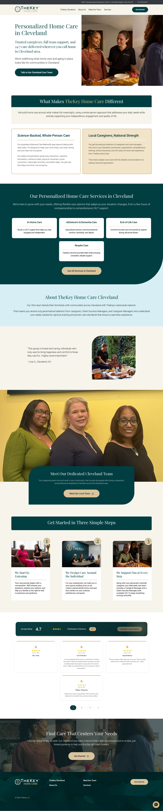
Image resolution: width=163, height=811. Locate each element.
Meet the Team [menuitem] (95, 9)
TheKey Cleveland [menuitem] (67, 9)
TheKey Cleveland (57, 780)
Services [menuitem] (107, 9)
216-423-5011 (143, 2)
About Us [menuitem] (82, 9)
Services (87, 785)
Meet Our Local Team (80, 493)
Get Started (140, 10)
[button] (156, 804)
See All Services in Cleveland (82, 271)
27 (92, 629)
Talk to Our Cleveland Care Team (37, 72)
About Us (53, 785)
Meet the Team (89, 780)
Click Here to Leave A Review (130, 629)
